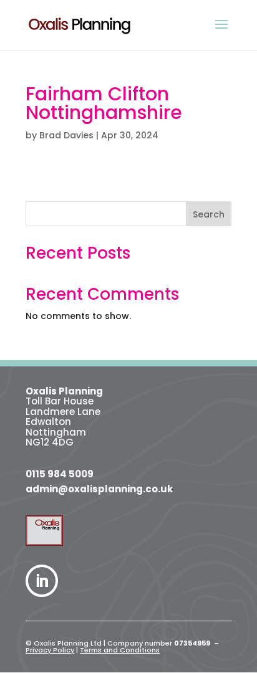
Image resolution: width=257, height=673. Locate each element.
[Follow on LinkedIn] (42, 581)
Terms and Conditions (120, 650)
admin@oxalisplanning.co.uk (99, 488)
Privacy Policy (50, 650)
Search (209, 214)
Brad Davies (66, 135)
